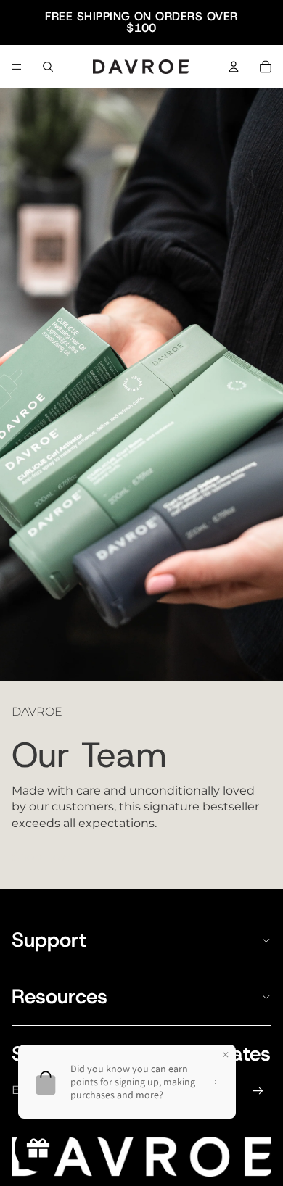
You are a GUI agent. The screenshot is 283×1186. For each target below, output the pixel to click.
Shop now (41, 856)
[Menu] (16, 66)
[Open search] (48, 67)
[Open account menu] (234, 67)
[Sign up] (258, 1090)
